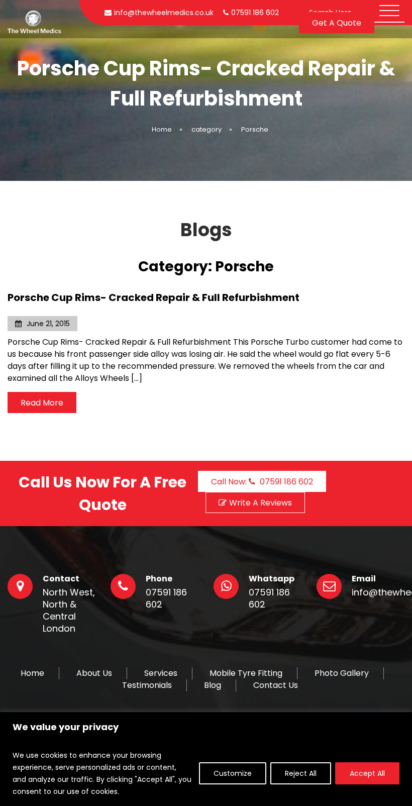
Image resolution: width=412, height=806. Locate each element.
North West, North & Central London (69, 610)
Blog (212, 685)
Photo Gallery (342, 673)
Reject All (301, 773)
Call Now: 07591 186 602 (262, 481)
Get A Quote (336, 23)
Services (160, 673)
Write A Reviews (260, 503)
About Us (94, 673)
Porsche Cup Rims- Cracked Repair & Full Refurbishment (153, 297)
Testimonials (147, 685)
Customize (233, 773)
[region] (206, 759)
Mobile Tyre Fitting (246, 673)
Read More (42, 403)
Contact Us (275, 685)
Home (32, 673)
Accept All (367, 773)
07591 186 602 (166, 598)
